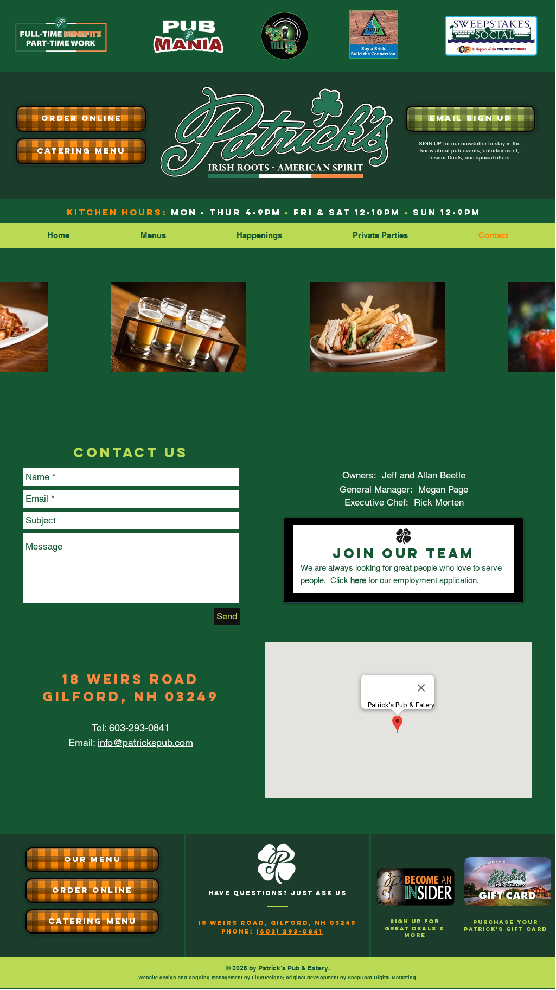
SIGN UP (430, 143)
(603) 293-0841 (289, 931)
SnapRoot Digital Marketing (382, 977)
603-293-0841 (139, 727)
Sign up (405, 921)
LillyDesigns (267, 977)
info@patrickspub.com (145, 742)
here (358, 580)
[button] (153, 235)
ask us (331, 893)
